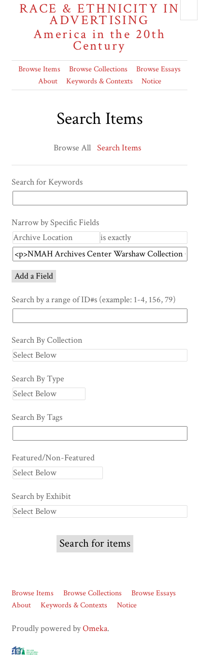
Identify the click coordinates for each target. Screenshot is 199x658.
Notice (151, 81)
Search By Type (38, 378)
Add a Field (33, 276)
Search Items (119, 147)
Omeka (95, 628)
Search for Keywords (47, 182)
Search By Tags (37, 417)
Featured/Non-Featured (53, 457)
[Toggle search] (189, 10)
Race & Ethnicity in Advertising (99, 27)
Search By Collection (47, 340)
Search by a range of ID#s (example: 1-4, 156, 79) (94, 299)
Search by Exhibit (41, 496)
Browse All (72, 147)
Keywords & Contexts (99, 81)
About (47, 81)
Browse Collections (98, 69)
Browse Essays (158, 69)
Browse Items (39, 69)
